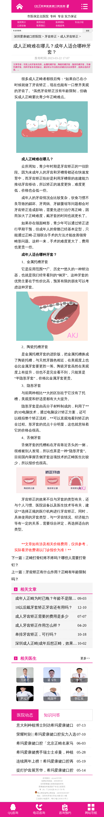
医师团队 (60, 22)
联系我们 (41, 25)
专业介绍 (79, 22)
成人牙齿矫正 (69, 36)
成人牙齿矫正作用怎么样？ (38, 625)
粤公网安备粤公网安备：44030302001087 (53, 793)
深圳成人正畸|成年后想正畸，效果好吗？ (46, 643)
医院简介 (21, 22)
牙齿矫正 (51, 36)
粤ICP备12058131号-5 (59, 799)
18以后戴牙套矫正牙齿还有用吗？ (43, 607)
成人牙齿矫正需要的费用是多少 (41, 616)
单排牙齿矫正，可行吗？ (36, 634)
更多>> (85, 658)
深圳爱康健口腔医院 (27, 36)
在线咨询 (60, 25)
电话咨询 (39, 812)
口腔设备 (21, 25)
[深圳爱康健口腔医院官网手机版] (51, 6)
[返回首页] (19, 6)
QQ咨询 (13, 812)
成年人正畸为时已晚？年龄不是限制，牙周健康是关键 (46, 598)
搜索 (87, 31)
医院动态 (41, 22)
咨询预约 (65, 812)
